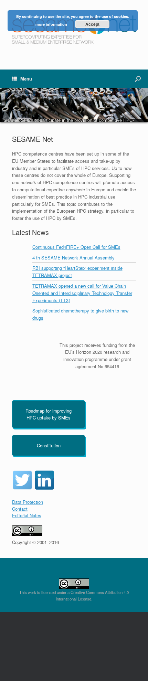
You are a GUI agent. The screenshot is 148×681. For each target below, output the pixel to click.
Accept (92, 24)
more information (51, 24)
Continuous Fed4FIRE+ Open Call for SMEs (76, 247)
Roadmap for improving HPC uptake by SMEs (48, 414)
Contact (20, 509)
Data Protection (27, 502)
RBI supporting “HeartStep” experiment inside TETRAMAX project (77, 271)
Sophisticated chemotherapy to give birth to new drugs (80, 314)
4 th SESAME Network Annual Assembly (73, 257)
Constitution (49, 445)
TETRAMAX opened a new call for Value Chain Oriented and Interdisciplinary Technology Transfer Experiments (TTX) (82, 293)
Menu (26, 78)
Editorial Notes (26, 515)
